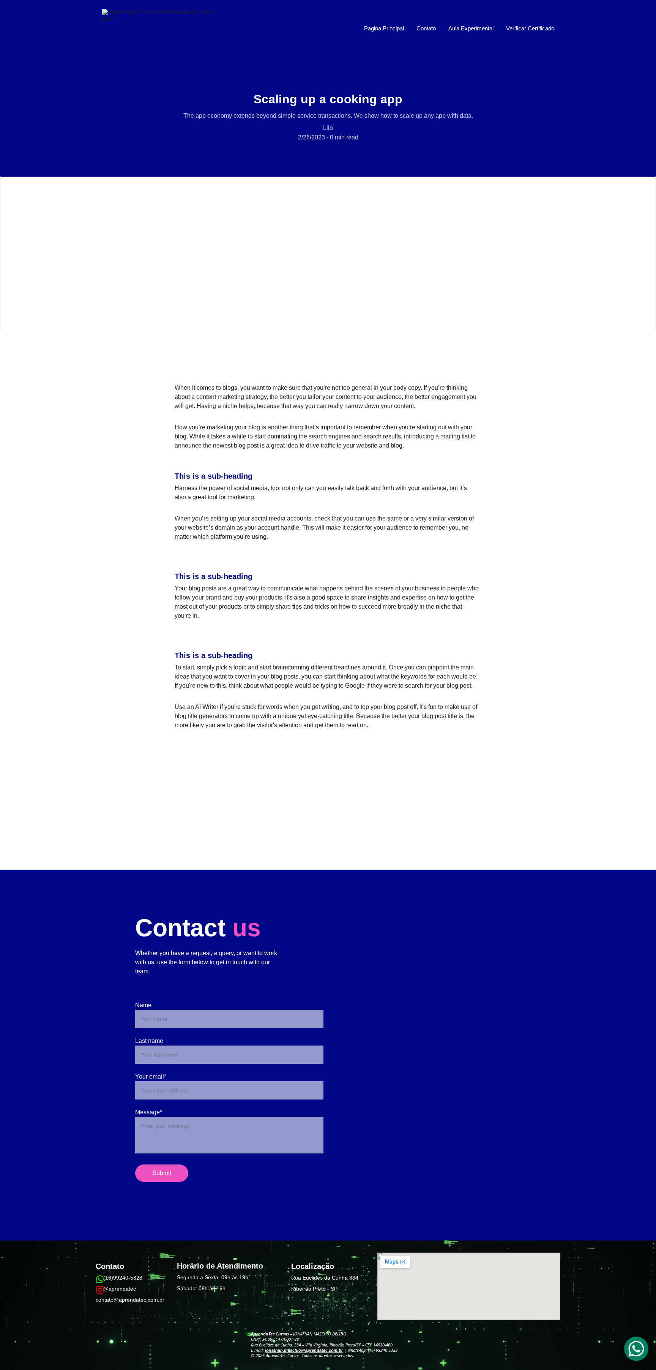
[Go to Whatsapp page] (100, 1279)
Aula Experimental (471, 28)
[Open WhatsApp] (636, 1349)
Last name (149, 1041)
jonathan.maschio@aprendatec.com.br (304, 1350)
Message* (148, 1112)
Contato (426, 28)
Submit (161, 1173)
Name (143, 1005)
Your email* (150, 1076)
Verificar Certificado (530, 28)
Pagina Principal (384, 28)
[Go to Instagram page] (100, 1290)
